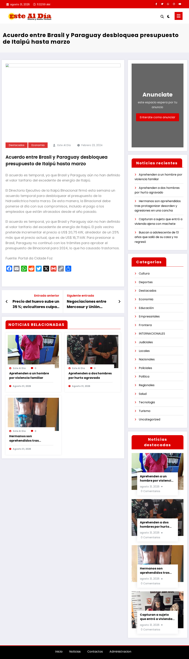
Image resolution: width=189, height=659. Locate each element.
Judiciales (146, 342)
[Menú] (179, 16)
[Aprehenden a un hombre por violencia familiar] (33, 351)
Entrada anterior (46, 295)
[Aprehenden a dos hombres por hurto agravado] (92, 351)
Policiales (145, 368)
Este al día (64, 145)
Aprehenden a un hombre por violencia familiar (29, 375)
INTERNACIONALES (152, 333)
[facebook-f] (156, 4)
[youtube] (180, 4)
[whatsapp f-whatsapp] (168, 4)
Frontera (145, 325)
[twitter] (162, 4)
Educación (146, 308)
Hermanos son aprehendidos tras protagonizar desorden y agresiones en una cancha (30, 438)
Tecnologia (147, 402)
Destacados (16, 145)
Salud (143, 394)
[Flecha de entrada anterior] (7, 302)
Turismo (144, 411)
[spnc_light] (168, 16)
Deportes (146, 282)
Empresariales (149, 316)
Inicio (59, 651)
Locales (144, 351)
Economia (38, 145)
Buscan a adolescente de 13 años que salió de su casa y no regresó (157, 237)
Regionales (146, 385)
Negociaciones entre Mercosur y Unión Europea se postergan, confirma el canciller (88, 304)
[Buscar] (162, 16)
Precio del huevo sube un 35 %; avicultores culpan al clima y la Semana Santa (36, 304)
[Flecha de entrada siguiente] (119, 302)
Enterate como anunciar (157, 117)
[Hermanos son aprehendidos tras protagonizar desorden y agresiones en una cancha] (33, 414)
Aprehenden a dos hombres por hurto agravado (90, 375)
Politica (144, 376)
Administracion (120, 651)
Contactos (95, 651)
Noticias (75, 651)
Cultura (144, 273)
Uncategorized (149, 419)
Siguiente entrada (80, 295)
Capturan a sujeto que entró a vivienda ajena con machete (156, 617)
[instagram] (174, 4)
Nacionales (147, 359)
